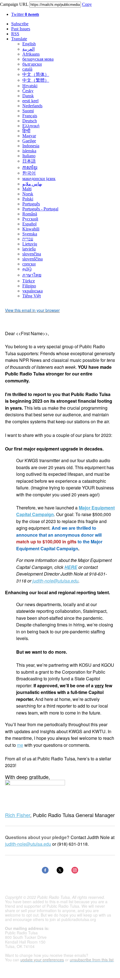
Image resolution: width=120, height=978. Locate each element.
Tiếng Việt (31, 295)
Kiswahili (30, 229)
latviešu (29, 249)
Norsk (27, 193)
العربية (28, 49)
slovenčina (31, 254)
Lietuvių (29, 244)
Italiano (28, 155)
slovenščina (32, 259)
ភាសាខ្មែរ (29, 167)
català (27, 69)
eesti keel (30, 100)
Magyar (29, 135)
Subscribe (19, 23)
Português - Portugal (40, 208)
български (32, 64)
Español (29, 224)
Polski (27, 198)
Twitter (25, 14)
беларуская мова (38, 59)
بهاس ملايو (32, 183)
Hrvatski (29, 85)
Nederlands (32, 105)
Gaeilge (29, 140)
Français (29, 115)
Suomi (28, 110)
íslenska (29, 150)
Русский (30, 218)
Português (31, 203)
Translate (19, 38)
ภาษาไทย (31, 275)
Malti (27, 188)
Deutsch (29, 120)
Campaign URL (14, 4)
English (29, 43)
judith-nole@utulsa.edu (55, 581)
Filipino (29, 285)
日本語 (29, 161)
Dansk (28, 95)
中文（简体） (35, 74)
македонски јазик (39, 178)
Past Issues (20, 28)
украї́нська (32, 290)
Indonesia (30, 145)
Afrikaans (31, 54)
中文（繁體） (35, 80)
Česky (27, 90)
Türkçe (28, 280)
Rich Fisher (17, 814)
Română (29, 213)
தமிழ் (27, 269)
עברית (27, 239)
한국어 (29, 173)
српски (29, 264)
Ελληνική (30, 125)
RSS (15, 33)
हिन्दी (26, 130)
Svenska (29, 234)
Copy (87, 4)
